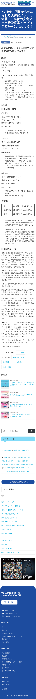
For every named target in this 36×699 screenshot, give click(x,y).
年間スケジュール (7, 633)
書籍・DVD (5, 681)
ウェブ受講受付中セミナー (10, 514)
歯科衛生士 (7, 362)
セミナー (21, 352)
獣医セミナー (5, 648)
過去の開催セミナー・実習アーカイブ (14, 525)
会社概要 (4, 544)
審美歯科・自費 (18, 357)
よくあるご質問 (6, 540)
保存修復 (6, 457)
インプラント (18, 461)
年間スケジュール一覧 (9, 522)
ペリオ (17, 457)
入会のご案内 (6, 529)
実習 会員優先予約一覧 (9, 518)
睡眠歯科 (9, 471)
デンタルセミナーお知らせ (10, 506)
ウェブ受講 (5, 642)
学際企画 (14, 695)
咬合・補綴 (23, 457)
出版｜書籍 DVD (7, 548)
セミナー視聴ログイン (24, 1)
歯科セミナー (5, 622)
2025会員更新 (8, 450)
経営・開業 (7, 367)
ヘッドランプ (6, 684)
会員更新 (4, 630)
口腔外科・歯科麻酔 (7, 461)
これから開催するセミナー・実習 (12, 636)
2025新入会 (17, 450)
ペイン (4, 471)
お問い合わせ (25, 4)
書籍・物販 (4, 677)
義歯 (29, 457)
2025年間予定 (26, 450)
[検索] (31, 431)
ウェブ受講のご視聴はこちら (18, 482)
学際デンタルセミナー (11, 610)
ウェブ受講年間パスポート (10, 671)
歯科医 (6, 42)
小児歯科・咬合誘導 (13, 464)
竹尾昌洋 (19, 362)
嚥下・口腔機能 (7, 468)
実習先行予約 (6, 665)
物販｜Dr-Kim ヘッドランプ (10, 552)
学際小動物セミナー (11, 613)
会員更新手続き (6, 533)
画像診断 (15, 468)
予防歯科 (25, 461)
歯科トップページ (7, 502)
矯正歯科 (4, 464)
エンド (12, 457)
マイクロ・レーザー (25, 468)
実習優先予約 (6, 639)
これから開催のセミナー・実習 (12, 510)
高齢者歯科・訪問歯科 (27, 464)
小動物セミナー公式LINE (12, 616)
